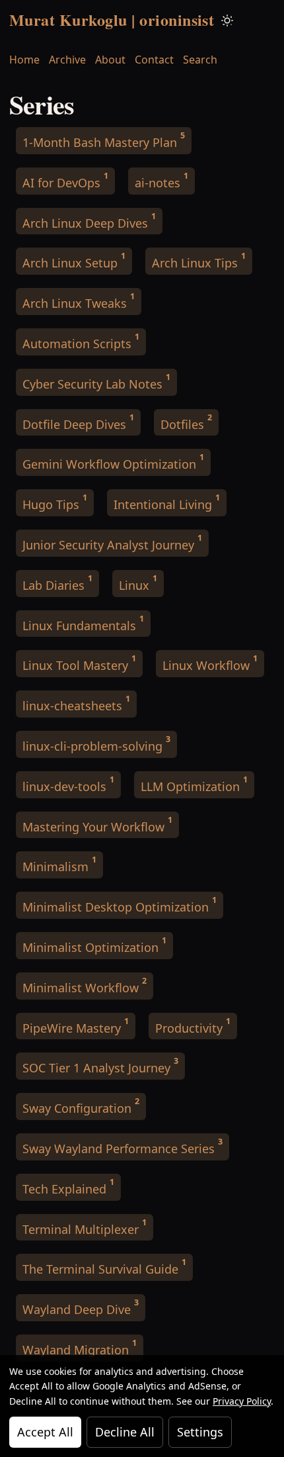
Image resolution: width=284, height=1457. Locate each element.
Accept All (45, 1432)
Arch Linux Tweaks (78, 301)
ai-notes (161, 180)
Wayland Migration (79, 1347)
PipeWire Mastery (75, 1025)
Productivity (193, 1025)
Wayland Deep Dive (80, 1307)
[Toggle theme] (227, 20)
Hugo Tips (54, 502)
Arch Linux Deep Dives (89, 221)
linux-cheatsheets (76, 703)
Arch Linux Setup (73, 260)
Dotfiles (186, 422)
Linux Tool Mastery (79, 663)
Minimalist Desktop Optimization (119, 904)
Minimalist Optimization (94, 945)
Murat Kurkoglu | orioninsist (111, 19)
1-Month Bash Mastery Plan (103, 140)
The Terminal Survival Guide (104, 1266)
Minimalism (59, 864)
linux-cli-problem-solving (96, 743)
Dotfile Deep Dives (78, 422)
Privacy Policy (242, 1401)
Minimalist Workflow (84, 985)
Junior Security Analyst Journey (112, 542)
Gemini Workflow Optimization (113, 461)
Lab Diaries (57, 583)
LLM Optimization (194, 784)
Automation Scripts (80, 341)
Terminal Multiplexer (84, 1227)
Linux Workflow (210, 663)
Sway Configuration (80, 1106)
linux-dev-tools (68, 784)
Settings (200, 1432)
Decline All (125, 1432)
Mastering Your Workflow (97, 824)
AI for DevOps (65, 180)
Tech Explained (68, 1186)
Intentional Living (167, 502)
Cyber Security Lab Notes (96, 381)
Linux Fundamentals (83, 623)
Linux (138, 583)
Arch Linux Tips (199, 260)
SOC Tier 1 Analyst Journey (100, 1065)
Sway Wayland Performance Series (122, 1146)
